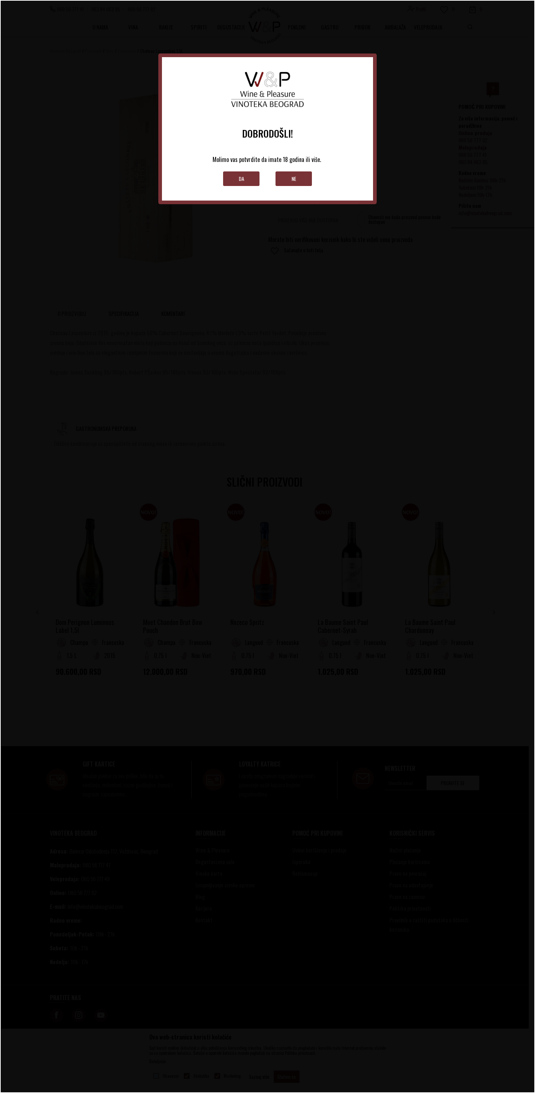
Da (241, 178)
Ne (294, 178)
